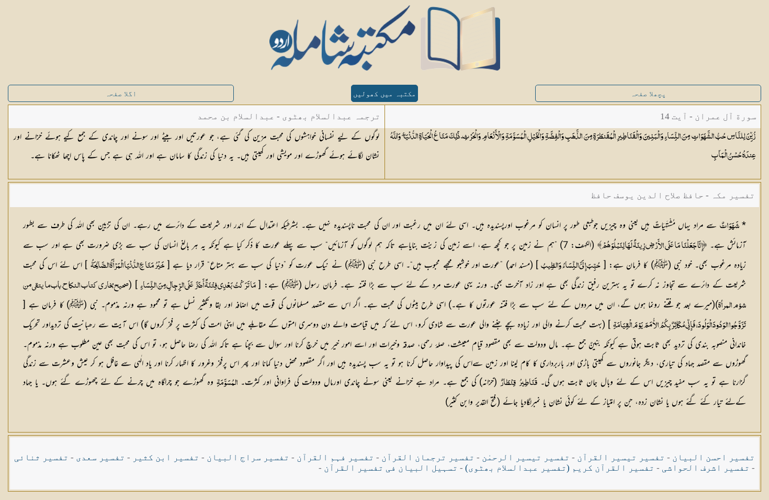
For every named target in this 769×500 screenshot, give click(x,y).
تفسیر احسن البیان (713, 457)
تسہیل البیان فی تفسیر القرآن (391, 468)
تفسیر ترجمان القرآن (427, 457)
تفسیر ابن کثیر (165, 457)
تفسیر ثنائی (41, 457)
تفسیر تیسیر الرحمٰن (526, 457)
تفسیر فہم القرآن (335, 457)
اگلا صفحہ (121, 94)
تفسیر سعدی (100, 457)
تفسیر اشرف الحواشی (706, 468)
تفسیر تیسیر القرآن (621, 457)
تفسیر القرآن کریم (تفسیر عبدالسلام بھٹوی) (559, 468)
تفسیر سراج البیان (248, 457)
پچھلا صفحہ (648, 94)
